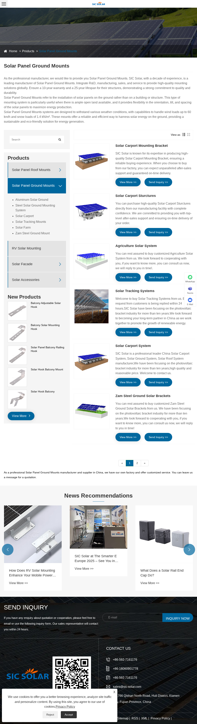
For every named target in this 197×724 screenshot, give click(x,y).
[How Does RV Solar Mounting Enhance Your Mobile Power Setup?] (33, 534)
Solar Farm (23, 227)
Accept (69, 714)
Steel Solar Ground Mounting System (35, 208)
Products (28, 51)
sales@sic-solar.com (127, 686)
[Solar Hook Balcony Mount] (17, 369)
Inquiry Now (178, 618)
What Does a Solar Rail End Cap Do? (162, 573)
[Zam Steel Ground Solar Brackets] (91, 411)
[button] (7, 549)
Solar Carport (24, 216)
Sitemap (123, 718)
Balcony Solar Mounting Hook (45, 327)
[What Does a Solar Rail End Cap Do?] (164, 534)
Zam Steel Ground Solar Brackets (142, 396)
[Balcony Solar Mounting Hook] (17, 325)
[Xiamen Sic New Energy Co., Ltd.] (98, 3)
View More (19, 416)
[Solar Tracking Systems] (91, 306)
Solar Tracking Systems (134, 291)
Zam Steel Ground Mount (32, 233)
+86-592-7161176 (125, 659)
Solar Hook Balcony (43, 391)
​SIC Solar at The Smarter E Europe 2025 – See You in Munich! (96, 558)
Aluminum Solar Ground (31, 199)
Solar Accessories (25, 280)
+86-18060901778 (125, 668)
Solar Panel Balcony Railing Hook (47, 349)
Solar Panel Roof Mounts (31, 170)
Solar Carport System (133, 346)
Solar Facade (22, 264)
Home (13, 51)
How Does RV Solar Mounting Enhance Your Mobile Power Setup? (32, 573)
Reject (50, 714)
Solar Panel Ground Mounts (58, 51)
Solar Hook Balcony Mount (47, 369)
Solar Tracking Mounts (30, 221)
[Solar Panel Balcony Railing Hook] (17, 347)
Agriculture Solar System (136, 246)
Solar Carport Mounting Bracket (141, 146)
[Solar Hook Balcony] (17, 391)
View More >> (128, 182)
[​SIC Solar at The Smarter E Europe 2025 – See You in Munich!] (98, 526)
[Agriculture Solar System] (91, 261)
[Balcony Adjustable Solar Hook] (17, 303)
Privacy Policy (160, 718)
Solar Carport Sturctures (135, 196)
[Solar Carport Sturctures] (91, 211)
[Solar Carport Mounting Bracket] (91, 161)
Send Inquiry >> (158, 182)
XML (144, 718)
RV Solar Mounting (26, 248)
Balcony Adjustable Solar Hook (46, 304)
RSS (135, 718)
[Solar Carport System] (91, 361)
